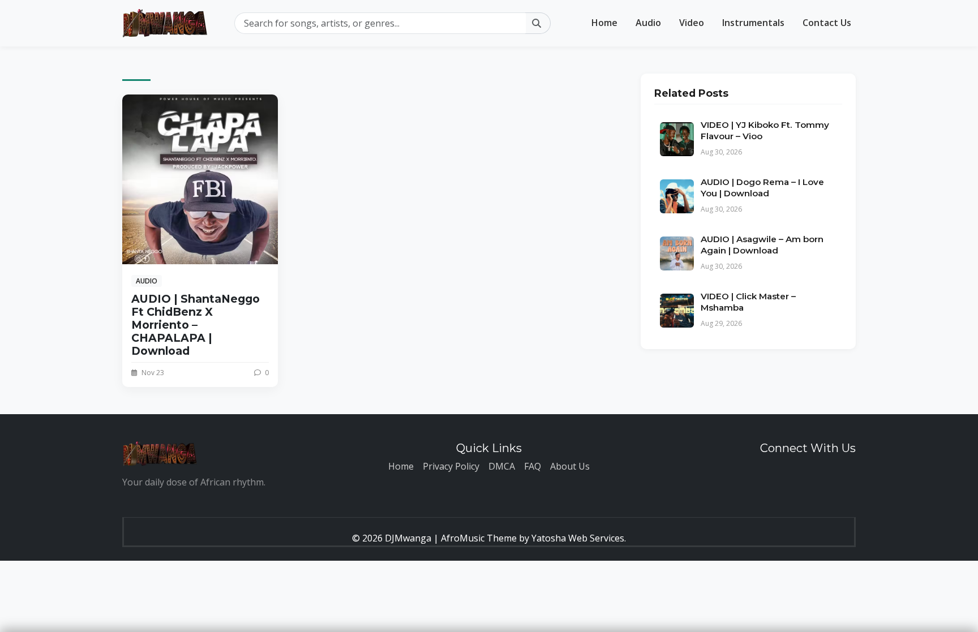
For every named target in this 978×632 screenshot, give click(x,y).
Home (604, 22)
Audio (648, 22)
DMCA (501, 466)
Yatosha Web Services (577, 538)
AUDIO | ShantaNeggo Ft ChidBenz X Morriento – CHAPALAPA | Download (195, 325)
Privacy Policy (451, 466)
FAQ (532, 466)
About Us (570, 466)
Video (691, 22)
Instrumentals (753, 22)
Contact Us (827, 22)
